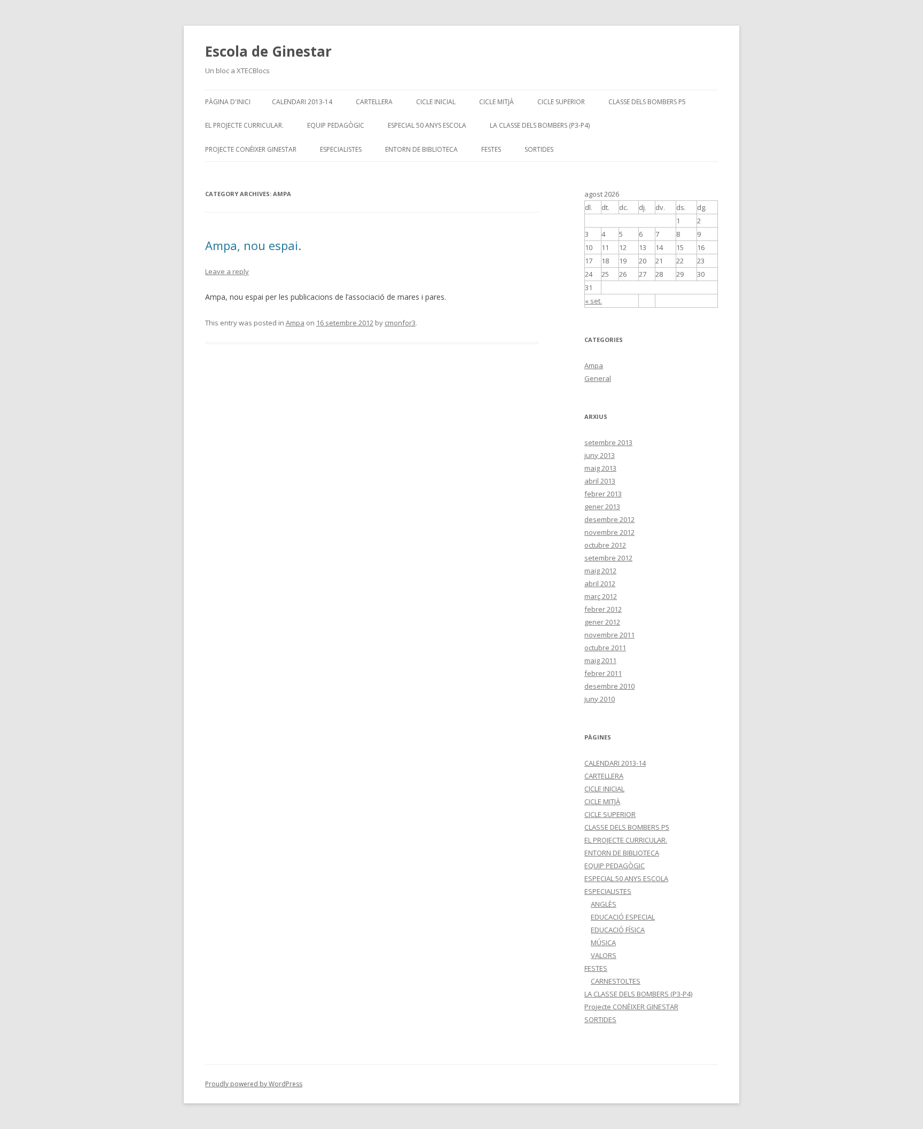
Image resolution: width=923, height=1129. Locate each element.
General (597, 378)
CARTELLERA (374, 101)
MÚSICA (603, 942)
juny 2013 (599, 455)
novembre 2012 (609, 532)
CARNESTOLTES (615, 981)
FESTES (491, 149)
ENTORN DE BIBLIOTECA (421, 149)
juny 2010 (599, 699)
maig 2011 (600, 660)
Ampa (295, 323)
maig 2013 (600, 468)
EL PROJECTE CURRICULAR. (244, 125)
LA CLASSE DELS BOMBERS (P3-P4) (540, 125)
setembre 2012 (608, 558)
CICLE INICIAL (436, 101)
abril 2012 (599, 583)
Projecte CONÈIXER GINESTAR (250, 149)
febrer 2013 (603, 494)
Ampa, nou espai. (253, 245)
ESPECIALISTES (341, 149)
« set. (593, 301)
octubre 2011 (605, 647)
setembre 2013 (608, 442)
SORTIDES (539, 149)
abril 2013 (599, 481)
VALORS (603, 955)
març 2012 (600, 596)
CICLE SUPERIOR (561, 101)
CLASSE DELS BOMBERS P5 (647, 101)
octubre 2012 (605, 545)
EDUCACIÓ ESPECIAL (623, 917)
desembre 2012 (609, 519)
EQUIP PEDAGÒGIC (335, 125)
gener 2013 (602, 506)
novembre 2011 (609, 635)
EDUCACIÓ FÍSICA (618, 930)
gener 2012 (602, 622)
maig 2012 (600, 570)
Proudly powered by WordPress (253, 1083)
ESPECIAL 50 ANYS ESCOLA (427, 125)
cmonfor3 (400, 323)
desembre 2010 (609, 686)
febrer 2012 (603, 609)
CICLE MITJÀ (496, 101)
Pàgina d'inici (228, 101)
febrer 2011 (603, 673)
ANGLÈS (603, 904)
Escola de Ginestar (268, 51)
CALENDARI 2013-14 (302, 101)
